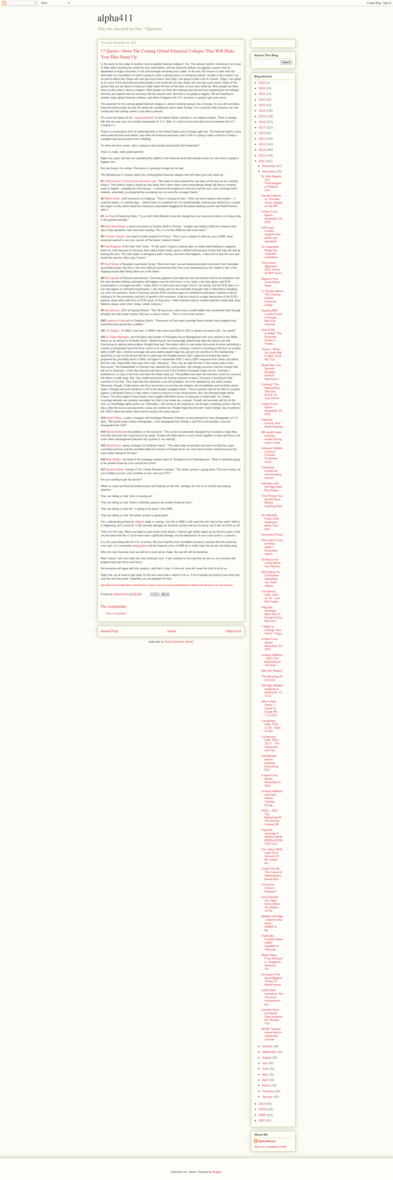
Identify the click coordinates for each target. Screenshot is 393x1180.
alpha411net (266, 1141)
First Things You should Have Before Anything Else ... (271, 502)
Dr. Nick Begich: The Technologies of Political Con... (271, 183)
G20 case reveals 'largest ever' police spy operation (271, 234)
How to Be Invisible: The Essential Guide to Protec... (271, 336)
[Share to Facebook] (164, 594)
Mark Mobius (113, 459)
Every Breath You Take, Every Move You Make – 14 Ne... (270, 903)
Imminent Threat (272, 534)
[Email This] (152, 594)
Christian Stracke (114, 236)
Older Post (233, 631)
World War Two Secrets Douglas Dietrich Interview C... (271, 372)
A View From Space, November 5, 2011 (271, 780)
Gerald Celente (114, 469)
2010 (262, 1103)
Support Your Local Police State (270, 282)
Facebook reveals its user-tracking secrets (271, 472)
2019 (262, 116)
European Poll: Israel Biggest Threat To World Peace (271, 979)
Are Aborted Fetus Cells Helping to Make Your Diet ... (270, 521)
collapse (139, 521)
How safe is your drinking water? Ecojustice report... (272, 546)
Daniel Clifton (114, 417)
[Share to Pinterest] (168, 594)
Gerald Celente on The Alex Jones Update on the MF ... (271, 200)
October (267, 1046)
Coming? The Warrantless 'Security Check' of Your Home (270, 391)
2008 (262, 1115)
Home (171, 631)
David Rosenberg (114, 226)
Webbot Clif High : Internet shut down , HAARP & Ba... (272, 923)
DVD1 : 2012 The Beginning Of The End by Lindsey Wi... (271, 817)
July (265, 1063)
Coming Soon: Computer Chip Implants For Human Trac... (271, 1016)
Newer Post (109, 631)
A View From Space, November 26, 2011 (272, 216)
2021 (262, 105)
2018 (262, 121)
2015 (262, 138)
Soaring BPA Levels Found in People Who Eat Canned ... (271, 317)
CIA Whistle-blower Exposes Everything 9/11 (269, 762)
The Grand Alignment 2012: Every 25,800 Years (271, 268)
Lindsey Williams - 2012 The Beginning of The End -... (272, 660)
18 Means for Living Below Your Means (271, 563)
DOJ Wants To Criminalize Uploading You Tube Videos (270, 578)
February (268, 1091)
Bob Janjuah (111, 278)
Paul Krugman (112, 246)
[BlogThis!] (156, 594)
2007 (262, 1120)
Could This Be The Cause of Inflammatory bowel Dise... (271, 873)
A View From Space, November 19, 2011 (272, 409)
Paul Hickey (111, 264)
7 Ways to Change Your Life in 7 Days (271, 630)
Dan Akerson (112, 310)
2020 (262, 110)
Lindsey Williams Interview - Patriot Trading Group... (272, 797)
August (267, 1057)
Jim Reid (109, 216)
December (269, 166)
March (266, 1085)
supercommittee (143, 117)
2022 (262, 99)
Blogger (216, 1171)
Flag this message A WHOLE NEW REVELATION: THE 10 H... (272, 836)
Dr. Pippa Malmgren (117, 337)
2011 (262, 161)
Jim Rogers (112, 330)
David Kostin (113, 445)
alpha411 (115, 17)
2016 (262, 133)
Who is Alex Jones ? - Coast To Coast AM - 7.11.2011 (270, 708)
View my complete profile (270, 1146)
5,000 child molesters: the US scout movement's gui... (272, 997)
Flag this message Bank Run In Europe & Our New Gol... (271, 614)
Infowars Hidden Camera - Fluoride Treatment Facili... (271, 454)
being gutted (139, 545)
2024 (262, 88)
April (265, 1079)
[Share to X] (160, 594)
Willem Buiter (112, 198)
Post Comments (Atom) (179, 641)
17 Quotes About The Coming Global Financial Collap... (272, 297)
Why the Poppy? (272, 670)
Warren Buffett (114, 431)
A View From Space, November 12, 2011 (272, 644)
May (265, 1074)
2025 (262, 82)
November (269, 171)
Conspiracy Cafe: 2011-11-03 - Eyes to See (271, 726)
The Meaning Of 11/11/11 (271, 678)
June (265, 1068)
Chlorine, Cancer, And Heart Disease (272, 423)
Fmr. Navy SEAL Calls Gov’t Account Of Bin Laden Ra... (271, 856)
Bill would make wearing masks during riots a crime (271, 437)
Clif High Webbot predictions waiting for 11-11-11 (272, 690)
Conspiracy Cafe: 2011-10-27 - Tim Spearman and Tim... (270, 743)
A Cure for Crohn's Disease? (269, 888)
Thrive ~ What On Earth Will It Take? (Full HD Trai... (271, 354)
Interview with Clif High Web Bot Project (271, 487)
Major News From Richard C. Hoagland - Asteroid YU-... (271, 961)
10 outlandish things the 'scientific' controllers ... (271, 252)
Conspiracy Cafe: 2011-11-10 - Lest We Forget (270, 596)
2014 (262, 144)
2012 (262, 155)
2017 (262, 127)
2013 (262, 149)
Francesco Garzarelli (118, 320)
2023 (262, 93)
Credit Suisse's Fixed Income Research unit (130, 181)
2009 (262, 1109)
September (269, 1051)
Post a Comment (116, 613)
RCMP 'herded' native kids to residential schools (271, 1034)
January (267, 1096)
